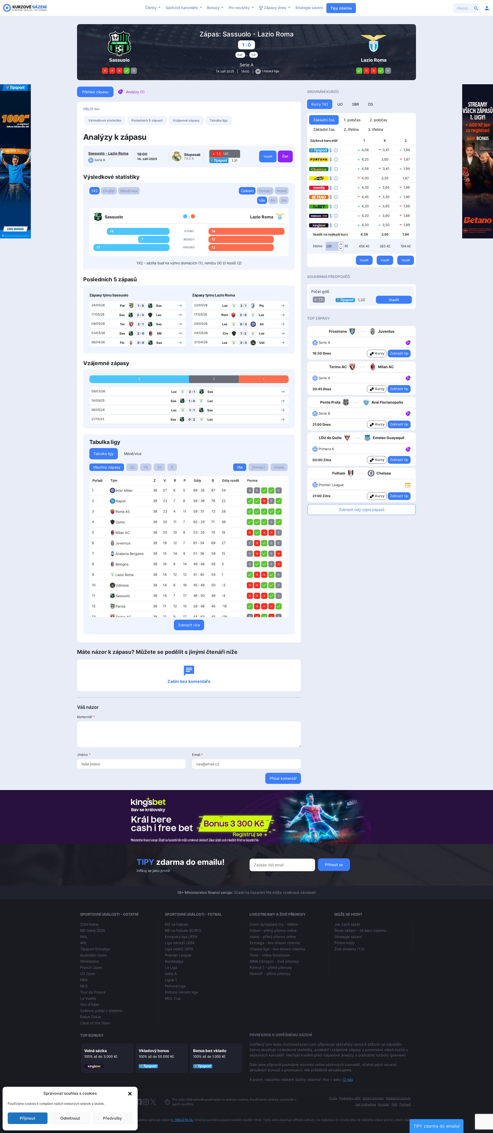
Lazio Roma (125, 575)
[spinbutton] (335, 246)
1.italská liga (270, 71)
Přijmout (27, 1118)
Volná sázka (95, 1050)
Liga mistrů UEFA (179, 949)
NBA (84, 980)
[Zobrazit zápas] (180, 305)
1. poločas (352, 120)
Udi (261, 343)
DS (370, 104)
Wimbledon (89, 961)
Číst (285, 156)
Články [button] (151, 7)
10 (159, 467)
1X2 (94, 191)
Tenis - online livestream (270, 955)
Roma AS (123, 511)
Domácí (265, 191)
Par (122, 306)
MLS (84, 986)
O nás (348, 1079)
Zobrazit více (189, 625)
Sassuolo (123, 596)
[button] (129, 1093)
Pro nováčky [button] (240, 7)
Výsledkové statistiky (104, 120)
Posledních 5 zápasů (147, 120)
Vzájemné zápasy (186, 120)
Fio (122, 343)
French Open (91, 967)
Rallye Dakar (90, 1017)
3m (284, 200)
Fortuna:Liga (175, 986)
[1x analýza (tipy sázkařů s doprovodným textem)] (408, 342)
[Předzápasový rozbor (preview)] (408, 484)
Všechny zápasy (106, 467)
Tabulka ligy (219, 120)
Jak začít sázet (347, 924)
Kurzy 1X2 (319, 104)
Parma (120, 606)
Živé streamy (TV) (349, 949)
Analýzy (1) (135, 92)
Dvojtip (109, 191)
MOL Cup (173, 998)
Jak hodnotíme (365, 1104)
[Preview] (408, 484)
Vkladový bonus (154, 1050)
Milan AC (123, 533)
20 (132, 467)
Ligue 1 (171, 980)
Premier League (178, 955)
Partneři (405, 1104)
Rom (224, 315)
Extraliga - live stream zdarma (275, 943)
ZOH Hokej (89, 924)
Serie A (246, 64)
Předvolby (112, 1118)
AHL (83, 943)
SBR (355, 104)
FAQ (394, 1104)
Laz (225, 306)
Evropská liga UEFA (181, 936)
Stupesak (192, 154)
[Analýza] (408, 342)
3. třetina (375, 129)
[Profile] (487, 8)
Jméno (84, 755)
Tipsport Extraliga (95, 949)
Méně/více (129, 191)
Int (262, 324)
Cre (225, 333)
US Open (87, 973)
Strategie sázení (309, 7)
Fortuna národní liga (181, 992)
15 (146, 467)
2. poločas (378, 120)
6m (273, 200)
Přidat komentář (283, 778)
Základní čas (324, 120)
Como (120, 522)
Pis (261, 306)
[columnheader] (98, 480)
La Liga (171, 967)
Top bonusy (91, 1035)
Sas (159, 306)
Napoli (121, 501)
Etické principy (373, 1098)
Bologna (122, 564)
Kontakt (384, 1104)
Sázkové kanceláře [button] (182, 7)
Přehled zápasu (95, 92)
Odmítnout (70, 1118)
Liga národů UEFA (180, 943)
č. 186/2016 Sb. (182, 1120)
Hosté (282, 191)
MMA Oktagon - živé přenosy (274, 961)
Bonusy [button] (214, 7)
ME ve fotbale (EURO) (183, 930)
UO (340, 104)
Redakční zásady (398, 1098)
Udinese (122, 585)
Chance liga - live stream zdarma (277, 949)
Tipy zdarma (341, 8)
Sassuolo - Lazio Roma (108, 153)
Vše (262, 200)
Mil (159, 333)
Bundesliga (174, 961)
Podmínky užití (350, 1098)
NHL (84, 936)
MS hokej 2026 (92, 930)
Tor (122, 324)
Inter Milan (124, 490)
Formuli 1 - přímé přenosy (271, 967)
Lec (159, 315)
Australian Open (93, 955)
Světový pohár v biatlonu (101, 1010)
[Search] (476, 8)
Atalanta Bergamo (130, 554)
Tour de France (93, 992)
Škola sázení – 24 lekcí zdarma (360, 930)
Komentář (86, 717)
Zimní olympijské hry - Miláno (274, 924)
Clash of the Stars (95, 1023)
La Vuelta (88, 998)
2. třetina (351, 129)
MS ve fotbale (176, 924)
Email (197, 755)
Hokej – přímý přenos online (273, 936)
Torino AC (123, 617)
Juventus (123, 543)
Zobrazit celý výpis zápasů (361, 509)
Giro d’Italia (89, 1004)
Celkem (247, 191)
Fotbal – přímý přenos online (273, 930)
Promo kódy (344, 943)
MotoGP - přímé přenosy (270, 973)
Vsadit (267, 156)
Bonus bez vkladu (209, 1050)
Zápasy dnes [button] (275, 7)
